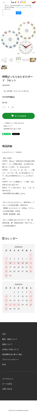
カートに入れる (20, 116)
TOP (4, 334)
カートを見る (7, 384)
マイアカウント (8, 379)
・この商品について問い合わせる (13, 123)
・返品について (7, 126)
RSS (4, 364)
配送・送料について (9, 339)
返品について (7, 344)
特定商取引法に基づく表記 (12, 354)
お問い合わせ (7, 389)
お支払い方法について (10, 349)
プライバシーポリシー (10, 359)
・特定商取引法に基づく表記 (11, 129)
